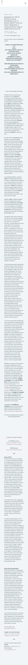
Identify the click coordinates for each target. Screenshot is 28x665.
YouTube (14, 444)
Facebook (9, 444)
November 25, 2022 (8, 14)
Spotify (19, 444)
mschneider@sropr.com (10, 649)
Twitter (19, 442)
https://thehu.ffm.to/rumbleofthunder (13, 411)
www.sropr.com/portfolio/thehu (14, 450)
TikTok (17, 635)
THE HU (15, 32)
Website (8, 442)
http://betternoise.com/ (10, 628)
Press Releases (10, 32)
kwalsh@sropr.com (15, 646)
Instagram (13, 442)
